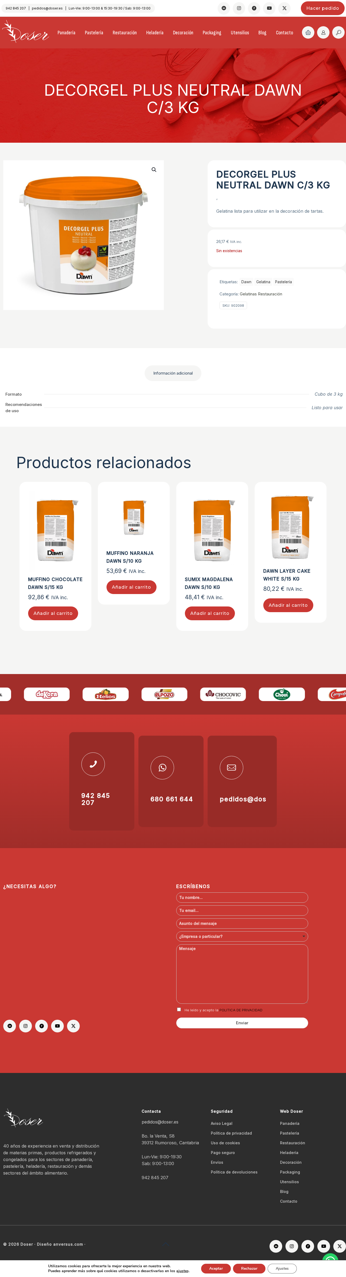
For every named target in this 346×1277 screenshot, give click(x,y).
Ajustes (282, 1268)
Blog (284, 1191)
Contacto (288, 1201)
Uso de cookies (225, 1143)
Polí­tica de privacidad (231, 1133)
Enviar (242, 1022)
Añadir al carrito (53, 613)
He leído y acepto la (223, 1010)
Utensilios (289, 1181)
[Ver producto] (75, 510)
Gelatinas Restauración (261, 293)
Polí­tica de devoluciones (234, 1172)
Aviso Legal (221, 1123)
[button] (154, 169)
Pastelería (289, 1133)
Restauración (292, 1143)
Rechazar (249, 1268)
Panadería (290, 1123)
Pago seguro (223, 1152)
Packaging (290, 1172)
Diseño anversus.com (60, 1244)
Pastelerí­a (283, 282)
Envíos (217, 1162)
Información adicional (173, 373)
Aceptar (216, 1268)
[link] (29, 694)
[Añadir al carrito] (75, 498)
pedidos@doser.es (47, 8)
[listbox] (242, 936)
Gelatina (263, 282)
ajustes (182, 1271)
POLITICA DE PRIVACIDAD (240, 1010)
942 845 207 (16, 8)
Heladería (289, 1152)
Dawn (246, 282)
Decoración (291, 1162)
